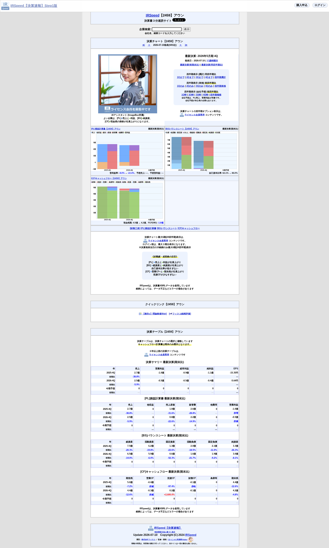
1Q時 (184, 94)
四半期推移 (215, 94)
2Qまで (190, 77)
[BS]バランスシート (167, 228)
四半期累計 (220, 77)
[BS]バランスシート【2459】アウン (182, 129)
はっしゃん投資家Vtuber (177, 539)
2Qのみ (190, 86)
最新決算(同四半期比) (212, 64)
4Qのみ (209, 86)
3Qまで (199, 77)
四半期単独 (220, 86)
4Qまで (209, 77)
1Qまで (180, 77)
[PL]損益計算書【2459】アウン (105, 129)
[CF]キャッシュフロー (189, 228)
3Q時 (198, 94)
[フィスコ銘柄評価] (180, 313)
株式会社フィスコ (148, 539)
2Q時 (191, 94)
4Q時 (205, 94)
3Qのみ (199, 86)
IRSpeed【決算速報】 (168, 527)
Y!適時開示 (212, 60)
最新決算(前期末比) (189, 64)
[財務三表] (135, 228)
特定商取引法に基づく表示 (165, 532)
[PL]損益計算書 (148, 228)
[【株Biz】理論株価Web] (153, 313)
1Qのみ (180, 86)
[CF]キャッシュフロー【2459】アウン (109, 178)
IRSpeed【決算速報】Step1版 (33, 6)
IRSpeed (152, 15)
